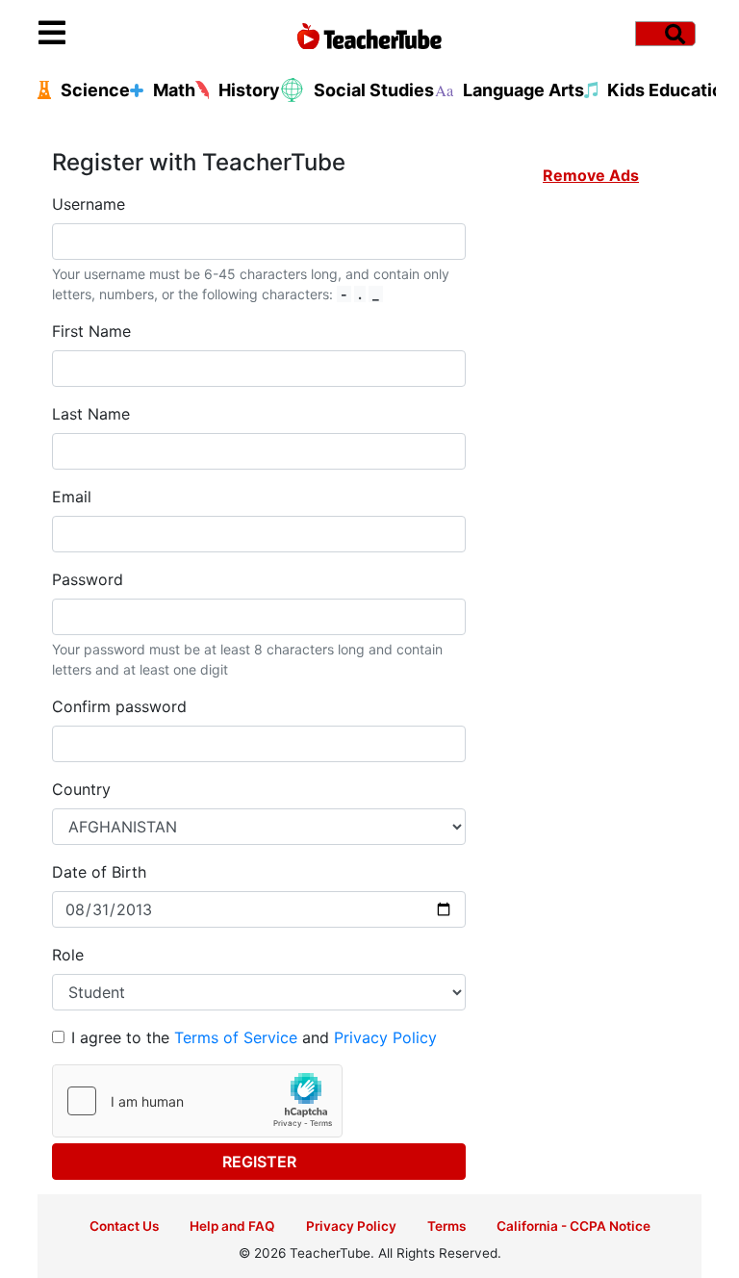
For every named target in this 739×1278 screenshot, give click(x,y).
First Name (91, 331)
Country (81, 789)
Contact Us (124, 1226)
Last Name (91, 413)
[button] (121, 33)
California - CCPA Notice (573, 1226)
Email (71, 496)
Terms (446, 1226)
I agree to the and (254, 1037)
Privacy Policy (385, 1037)
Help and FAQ (232, 1226)
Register (259, 1161)
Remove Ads (591, 175)
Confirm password (119, 706)
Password (87, 579)
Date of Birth (99, 872)
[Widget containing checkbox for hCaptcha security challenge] (197, 1100)
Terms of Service (235, 1037)
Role (68, 954)
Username (88, 204)
